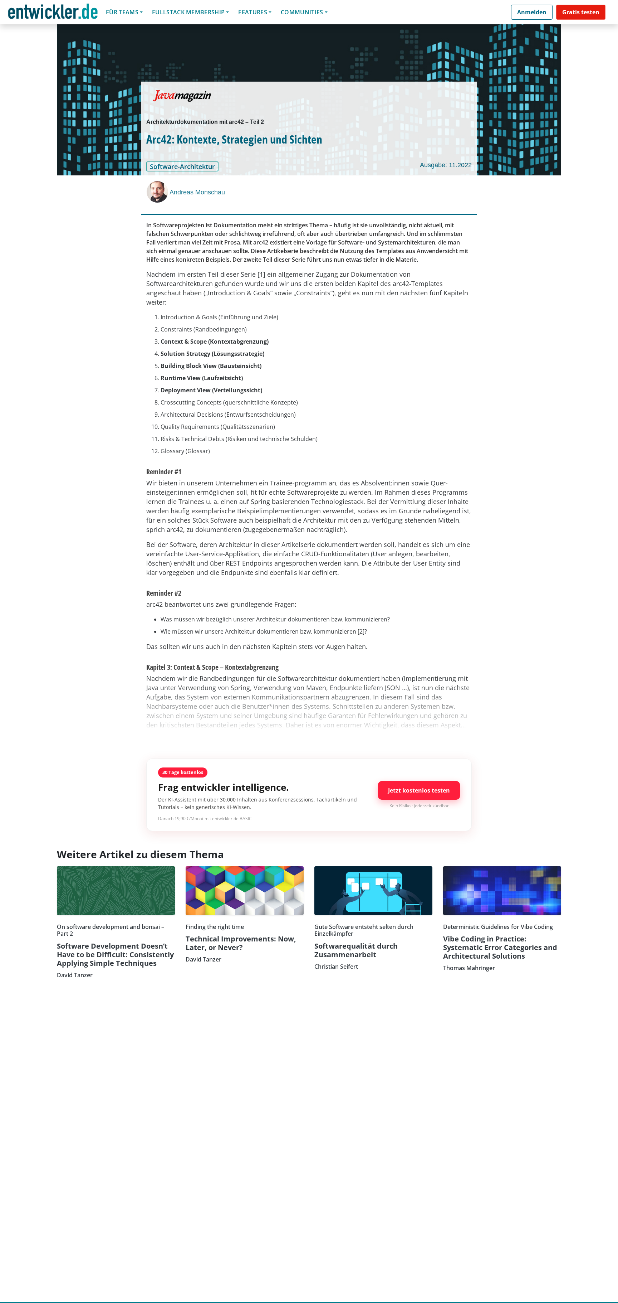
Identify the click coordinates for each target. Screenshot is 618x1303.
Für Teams (122, 12)
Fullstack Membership (188, 12)
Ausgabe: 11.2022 (446, 165)
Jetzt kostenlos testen (419, 790)
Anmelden (531, 12)
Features (252, 12)
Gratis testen (580, 12)
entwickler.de (53, 13)
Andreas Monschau (197, 192)
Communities (302, 12)
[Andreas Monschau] (158, 192)
